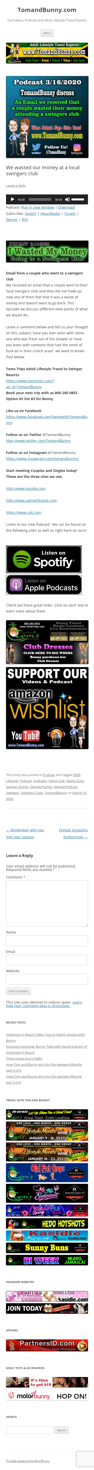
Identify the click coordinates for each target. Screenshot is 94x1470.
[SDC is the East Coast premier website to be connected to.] (47, 1312)
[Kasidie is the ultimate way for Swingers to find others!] (47, 1300)
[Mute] (67, 199)
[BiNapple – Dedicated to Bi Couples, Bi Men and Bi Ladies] (47, 1215)
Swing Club (56, 780)
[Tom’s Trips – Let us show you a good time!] (47, 1118)
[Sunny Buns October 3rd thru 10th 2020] (47, 1252)
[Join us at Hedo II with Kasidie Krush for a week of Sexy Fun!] (47, 1239)
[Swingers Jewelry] (47, 1350)
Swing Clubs (75, 780)
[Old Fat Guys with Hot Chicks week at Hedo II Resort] (47, 1181)
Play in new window (37, 207)
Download (66, 207)
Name (11, 932)
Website (13, 970)
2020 (76, 775)
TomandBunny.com (47, 10)
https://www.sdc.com (23, 512)
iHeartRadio (50, 213)
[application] (47, 199)
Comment (15, 877)
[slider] (78, 198)
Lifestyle (12, 780)
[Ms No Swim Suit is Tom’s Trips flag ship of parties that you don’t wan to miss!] (47, 1201)
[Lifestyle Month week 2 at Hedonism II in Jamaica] (47, 1139)
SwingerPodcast (65, 786)
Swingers (12, 792)
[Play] (12, 199)
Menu (47, 33)
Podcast (49, 775)
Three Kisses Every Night (24, 1058)
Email (10, 951)
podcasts (40, 780)
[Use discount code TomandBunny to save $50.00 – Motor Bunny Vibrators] (47, 1399)
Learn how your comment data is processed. (44, 1004)
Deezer (12, 219)
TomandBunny (56, 792)
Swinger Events (17, 786)
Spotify (30, 213)
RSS (25, 219)
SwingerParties (41, 786)
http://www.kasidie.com (26, 488)
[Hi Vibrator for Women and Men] (47, 1386)
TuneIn (70, 213)
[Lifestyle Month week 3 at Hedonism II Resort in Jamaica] (47, 1160)
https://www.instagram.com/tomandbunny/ (42, 458)
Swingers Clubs (32, 792)
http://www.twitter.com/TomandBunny (38, 440)
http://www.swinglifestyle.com (31, 500)
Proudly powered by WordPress (28, 1461)
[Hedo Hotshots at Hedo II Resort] (47, 1227)
